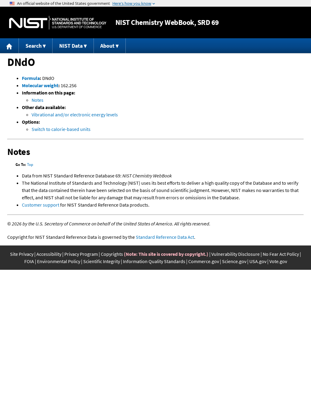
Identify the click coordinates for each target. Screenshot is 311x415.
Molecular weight (40, 85)
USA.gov (257, 261)
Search (34, 45)
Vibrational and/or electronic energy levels (75, 114)
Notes (37, 100)
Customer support (40, 205)
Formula (31, 78)
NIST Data (71, 45)
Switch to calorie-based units (61, 129)
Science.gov (234, 261)
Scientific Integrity (101, 261)
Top (30, 164)
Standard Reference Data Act (165, 237)
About (107, 45)
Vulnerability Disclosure (235, 254)
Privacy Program (81, 254)
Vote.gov (278, 261)
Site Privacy (21, 254)
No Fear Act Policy (281, 254)
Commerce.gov (203, 261)
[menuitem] (9, 45)
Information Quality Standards (154, 261)
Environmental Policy (58, 261)
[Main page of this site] (9, 45)
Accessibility (48, 254)
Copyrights (112, 254)
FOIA (29, 261)
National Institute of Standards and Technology (57, 22)
